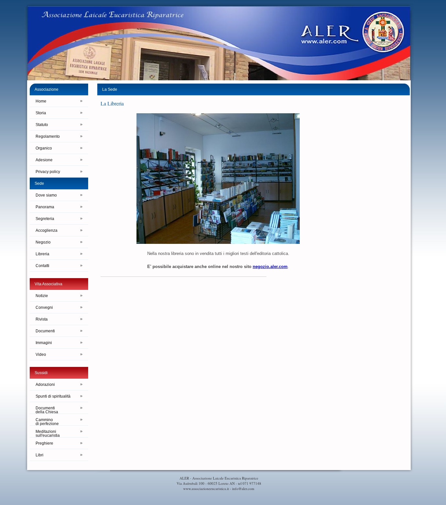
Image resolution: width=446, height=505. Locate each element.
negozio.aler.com (270, 266)
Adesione (44, 160)
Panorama (45, 207)
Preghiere (44, 443)
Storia (41, 113)
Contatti (42, 265)
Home (41, 101)
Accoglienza (46, 230)
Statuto (42, 124)
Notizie (42, 295)
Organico (44, 148)
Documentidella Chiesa (47, 410)
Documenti (45, 331)
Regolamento (48, 136)
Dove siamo (46, 195)
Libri (39, 455)
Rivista (42, 319)
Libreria (42, 254)
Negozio (43, 242)
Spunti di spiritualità (53, 396)
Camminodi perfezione (47, 422)
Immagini (44, 342)
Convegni (44, 307)
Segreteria (45, 218)
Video (41, 354)
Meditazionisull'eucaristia (48, 433)
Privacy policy (48, 171)
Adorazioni (45, 384)
